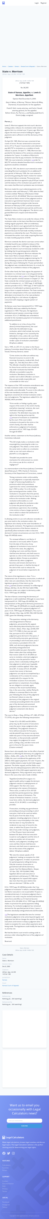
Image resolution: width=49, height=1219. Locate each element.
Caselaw (10, 66)
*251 (22, 276)
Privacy (5, 1189)
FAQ (3, 1186)
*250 (32, 160)
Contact (5, 1181)
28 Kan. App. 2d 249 (9, 74)
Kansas (17, 66)
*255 (6, 915)
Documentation (8, 1183)
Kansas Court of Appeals (28, 66)
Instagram (6, 1205)
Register (44, 3)
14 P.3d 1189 (20, 74)
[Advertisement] (24, 39)
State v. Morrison (12, 71)
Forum (4, 1170)
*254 (20, 756)
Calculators (6, 1165)
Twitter (4, 1207)
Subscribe (24, 1126)
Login (37, 3)
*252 (10, 418)
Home (4, 66)
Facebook (5, 1202)
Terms (4, 1191)
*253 (10, 586)
